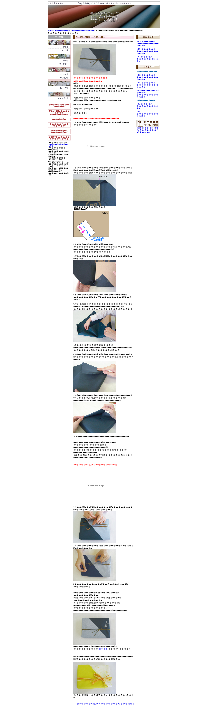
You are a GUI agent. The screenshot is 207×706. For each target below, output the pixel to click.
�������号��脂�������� (59, 125)
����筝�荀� (59, 119)
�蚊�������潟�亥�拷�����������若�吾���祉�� (105, 704)
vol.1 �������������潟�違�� (148, 114)
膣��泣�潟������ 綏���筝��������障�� (59, 113)
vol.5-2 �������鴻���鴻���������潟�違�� (148, 43)
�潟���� (104, 649)
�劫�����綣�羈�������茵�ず (59, 131)
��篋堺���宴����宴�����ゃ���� (59, 138)
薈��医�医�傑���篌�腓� (58, 145)
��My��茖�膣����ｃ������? (59, 105)
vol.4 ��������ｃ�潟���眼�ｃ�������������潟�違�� (148, 94)
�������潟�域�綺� (83, 30)
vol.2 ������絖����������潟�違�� (148, 59)
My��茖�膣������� (59, 30)
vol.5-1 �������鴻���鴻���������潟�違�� (148, 51)
